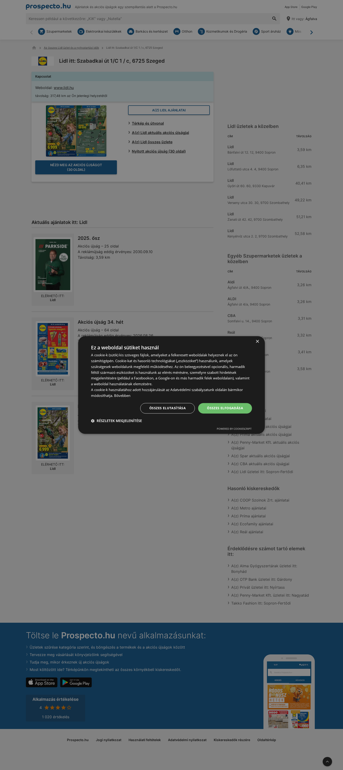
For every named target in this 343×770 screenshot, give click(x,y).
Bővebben (122, 395)
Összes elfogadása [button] (225, 408)
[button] (116, 420)
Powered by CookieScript (234, 429)
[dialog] (171, 385)
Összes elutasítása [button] (167, 408)
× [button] (257, 341)
